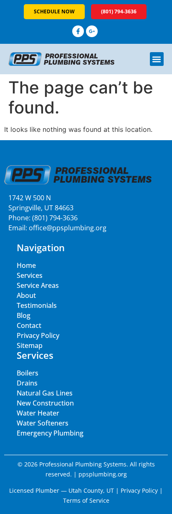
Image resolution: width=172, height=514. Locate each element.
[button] (157, 59)
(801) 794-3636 (55, 217)
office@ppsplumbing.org (67, 227)
